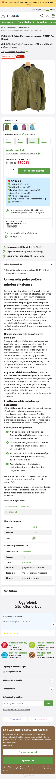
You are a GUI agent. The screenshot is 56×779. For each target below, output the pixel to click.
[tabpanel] (28, 87)
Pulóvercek (22, 28)
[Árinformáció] (15, 163)
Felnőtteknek (10, 28)
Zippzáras (26, 551)
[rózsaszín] (24, 127)
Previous (5, 87)
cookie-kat (7, 745)
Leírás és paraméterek (14, 264)
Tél (23, 557)
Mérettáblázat (31, 134)
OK (48, 703)
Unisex (35, 532)
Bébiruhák (42, 22)
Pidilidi (34, 527)
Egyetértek (28, 760)
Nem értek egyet (28, 752)
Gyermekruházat (26, 22)
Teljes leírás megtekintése (13, 51)
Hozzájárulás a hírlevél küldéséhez (16, 710)
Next (50, 87)
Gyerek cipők (8, 22)
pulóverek (26, 562)
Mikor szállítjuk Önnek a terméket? (21, 153)
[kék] (15, 127)
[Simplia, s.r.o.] (28, 775)
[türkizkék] (32, 127)
